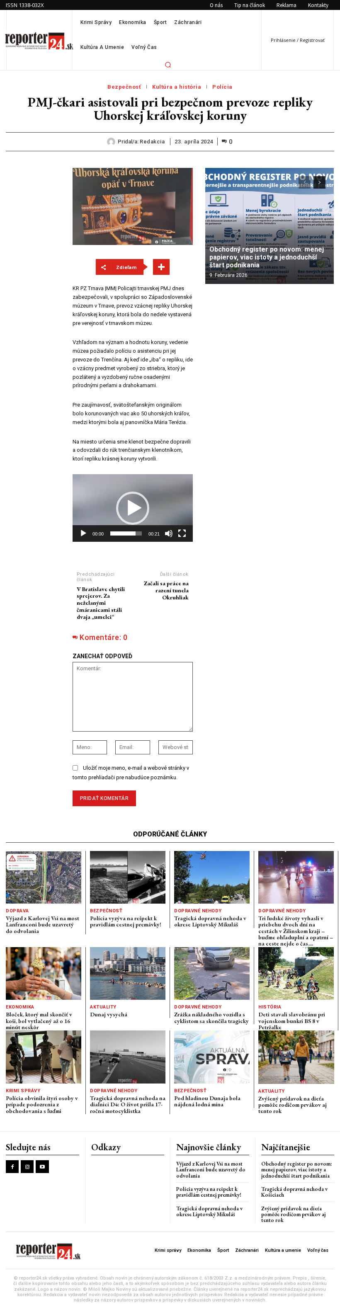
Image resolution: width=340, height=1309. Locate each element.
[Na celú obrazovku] (182, 533)
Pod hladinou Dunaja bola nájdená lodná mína (207, 1101)
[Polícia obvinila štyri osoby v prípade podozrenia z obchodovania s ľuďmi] (43, 1056)
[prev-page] (305, 182)
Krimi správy (23, 1090)
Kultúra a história (176, 87)
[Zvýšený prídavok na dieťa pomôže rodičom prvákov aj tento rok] (296, 1057)
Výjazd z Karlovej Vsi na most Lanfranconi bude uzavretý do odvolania (42, 924)
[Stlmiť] (169, 533)
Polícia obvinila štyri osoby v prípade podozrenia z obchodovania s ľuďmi (42, 1104)
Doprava (17, 911)
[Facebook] (12, 1166)
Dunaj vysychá (108, 1014)
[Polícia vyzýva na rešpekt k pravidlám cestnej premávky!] (127, 877)
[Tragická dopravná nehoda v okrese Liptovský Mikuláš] (212, 877)
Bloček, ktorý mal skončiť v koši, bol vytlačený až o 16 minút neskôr (39, 1021)
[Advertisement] (33, 292)
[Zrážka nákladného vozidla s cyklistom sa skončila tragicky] (212, 973)
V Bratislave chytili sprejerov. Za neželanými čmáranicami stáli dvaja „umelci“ (101, 603)
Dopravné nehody (198, 911)
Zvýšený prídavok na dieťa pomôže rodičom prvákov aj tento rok (292, 1105)
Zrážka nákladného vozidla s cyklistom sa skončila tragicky (211, 1017)
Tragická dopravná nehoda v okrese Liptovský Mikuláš (210, 921)
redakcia (152, 141)
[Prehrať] (83, 533)
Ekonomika (20, 1007)
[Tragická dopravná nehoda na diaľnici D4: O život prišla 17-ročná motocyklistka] (127, 1056)
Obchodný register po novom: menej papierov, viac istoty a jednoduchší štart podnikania (266, 257)
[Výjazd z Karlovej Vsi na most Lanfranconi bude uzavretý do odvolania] (43, 877)
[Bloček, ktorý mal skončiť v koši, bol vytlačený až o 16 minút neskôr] (43, 973)
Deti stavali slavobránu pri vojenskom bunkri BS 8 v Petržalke (291, 1021)
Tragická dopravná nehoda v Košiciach (294, 1191)
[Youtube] (42, 1166)
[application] (133, 508)
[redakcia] (112, 142)
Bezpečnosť (124, 87)
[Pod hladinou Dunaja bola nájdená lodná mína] (212, 1056)
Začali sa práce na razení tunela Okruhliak (166, 590)
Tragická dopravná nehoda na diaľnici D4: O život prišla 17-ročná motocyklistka (127, 1104)
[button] (168, 64)
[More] (161, 267)
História (269, 1007)
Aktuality (103, 1007)
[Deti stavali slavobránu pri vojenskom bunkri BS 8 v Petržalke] (296, 973)
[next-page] (319, 182)
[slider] (126, 533)
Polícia (222, 87)
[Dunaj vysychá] (127, 973)
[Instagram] (27, 1166)
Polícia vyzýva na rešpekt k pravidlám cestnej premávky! (125, 921)
